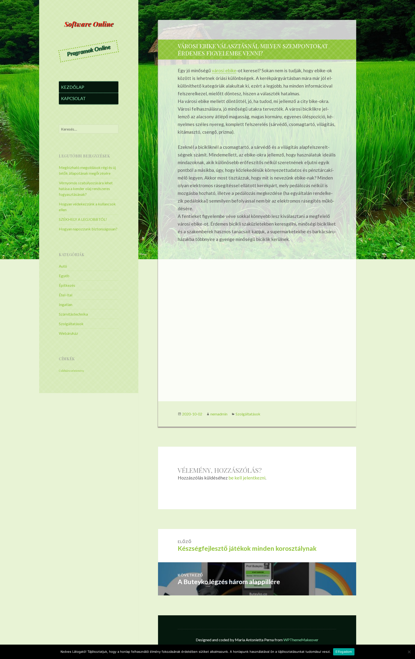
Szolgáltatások (71, 323)
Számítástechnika (73, 314)
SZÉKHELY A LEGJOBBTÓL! (83, 219)
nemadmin (218, 414)
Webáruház (68, 333)
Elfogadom (344, 651)
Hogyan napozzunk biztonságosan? (88, 229)
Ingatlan (65, 304)
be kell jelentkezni (247, 477)
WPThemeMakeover (300, 639)
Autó (63, 266)
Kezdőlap (72, 87)
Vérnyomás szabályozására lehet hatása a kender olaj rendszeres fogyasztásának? (86, 188)
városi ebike (224, 70)
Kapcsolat (73, 98)
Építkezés (67, 285)
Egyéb (64, 275)
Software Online (88, 23)
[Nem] (409, 651)
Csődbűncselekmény (71, 370)
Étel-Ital (65, 295)
